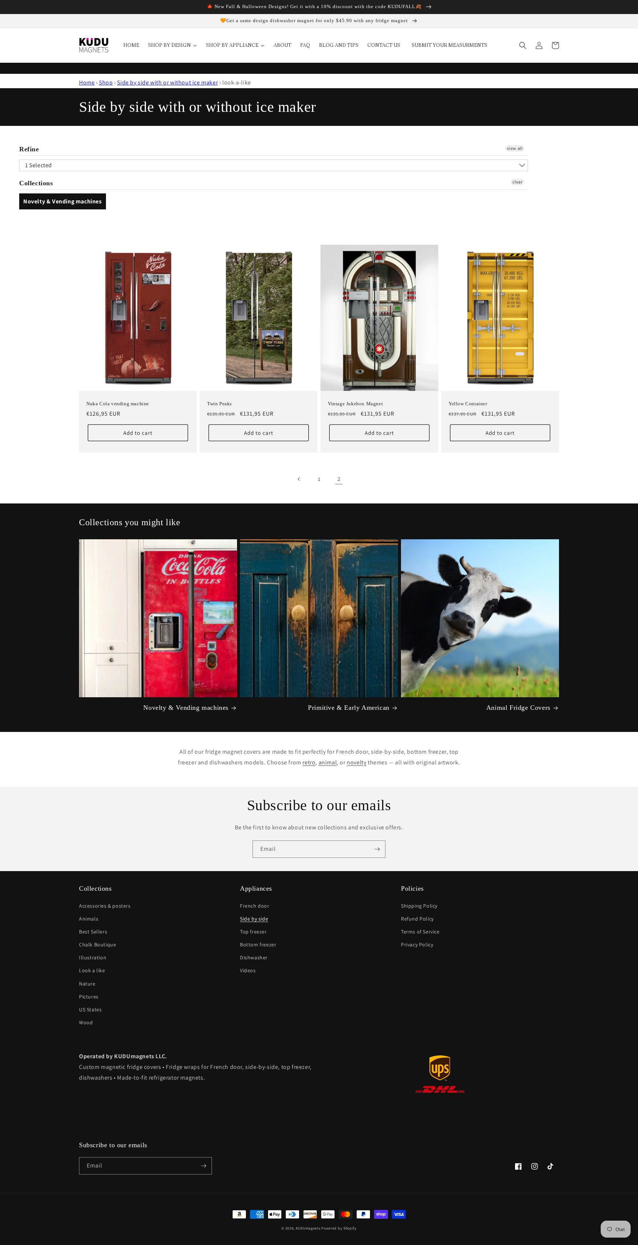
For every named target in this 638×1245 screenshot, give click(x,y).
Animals (88, 918)
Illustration (92, 957)
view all (515, 148)
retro (308, 762)
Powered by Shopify (339, 1228)
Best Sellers (93, 931)
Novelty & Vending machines (62, 201)
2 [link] (339, 479)
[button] (523, 45)
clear (517, 182)
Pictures (89, 996)
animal (328, 762)
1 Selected (38, 165)
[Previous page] (299, 479)
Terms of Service (420, 931)
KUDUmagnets (308, 1228)
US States (90, 1009)
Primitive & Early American (349, 707)
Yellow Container (468, 403)
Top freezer (253, 931)
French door (255, 905)
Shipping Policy (419, 905)
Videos (248, 970)
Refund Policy (417, 918)
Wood (86, 1022)
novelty (356, 762)
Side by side (254, 918)
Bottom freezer (258, 944)
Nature (87, 983)
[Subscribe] (377, 849)
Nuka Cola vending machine (117, 403)
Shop (106, 82)
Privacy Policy (417, 944)
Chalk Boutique (97, 944)
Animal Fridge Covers (518, 707)
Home (87, 82)
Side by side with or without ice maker (167, 82)
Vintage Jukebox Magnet (355, 403)
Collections (36, 183)
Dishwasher (254, 957)
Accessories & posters (105, 905)
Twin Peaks (219, 403)
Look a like (92, 970)
